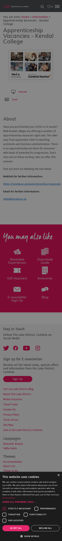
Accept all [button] (16, 528)
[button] (31, 502)
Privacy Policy (8, 497)
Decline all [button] (45, 528)
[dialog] (31, 270)
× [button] (58, 475)
